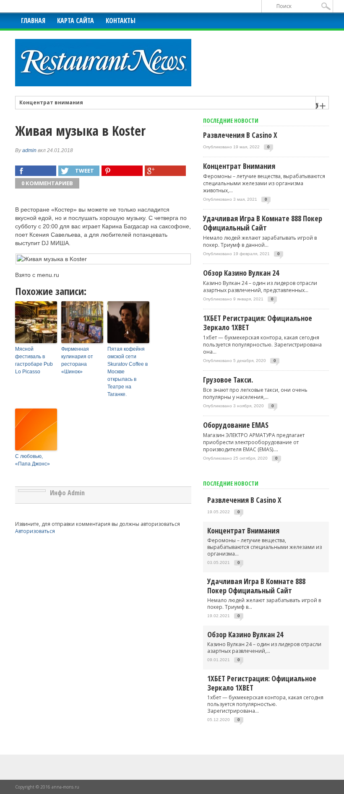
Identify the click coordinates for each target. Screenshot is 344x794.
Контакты (121, 20)
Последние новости (230, 483)
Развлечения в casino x (240, 135)
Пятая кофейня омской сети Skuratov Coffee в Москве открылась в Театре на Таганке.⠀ (127, 371)
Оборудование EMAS (235, 424)
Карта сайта (75, 20)
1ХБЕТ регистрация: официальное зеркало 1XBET (257, 322)
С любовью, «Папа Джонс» (32, 460)
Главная (33, 20)
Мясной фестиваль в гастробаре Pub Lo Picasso (34, 360)
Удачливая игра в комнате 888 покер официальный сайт (262, 223)
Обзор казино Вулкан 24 (241, 272)
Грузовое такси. (228, 379)
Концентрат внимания (51, 102)
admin (29, 150)
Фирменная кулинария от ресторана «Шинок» (77, 360)
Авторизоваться (35, 531)
